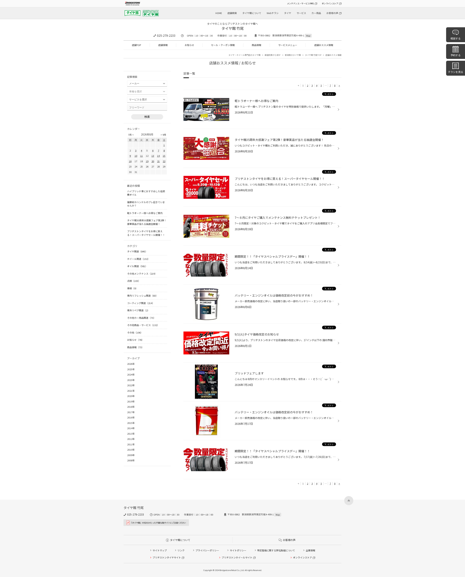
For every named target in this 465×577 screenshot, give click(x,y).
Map (308, 35)
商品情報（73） (135, 347)
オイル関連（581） (137, 266)
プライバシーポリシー (207, 550)
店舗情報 (163, 45)
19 (147, 161)
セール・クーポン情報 (223, 45)
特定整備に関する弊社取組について (276, 550)
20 (152, 161)
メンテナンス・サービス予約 (300, 3)
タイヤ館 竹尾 (232, 28)
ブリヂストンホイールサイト (237, 557)
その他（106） (135, 332)
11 (141, 155)
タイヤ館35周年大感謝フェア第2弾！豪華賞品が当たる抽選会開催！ (146, 222)
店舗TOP (136, 45)
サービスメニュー (287, 45)
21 (158, 161)
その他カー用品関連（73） (141, 318)
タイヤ (287, 13)
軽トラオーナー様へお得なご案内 (145, 213)
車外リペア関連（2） (138, 310)
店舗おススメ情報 (323, 45)
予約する (455, 55)
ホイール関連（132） (138, 259)
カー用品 (316, 13)
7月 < (131, 134)
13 (152, 155)
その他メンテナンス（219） (142, 273)
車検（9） (132, 288)
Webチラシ (273, 13)
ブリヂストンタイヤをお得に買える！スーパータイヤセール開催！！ (146, 233)
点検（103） (133, 281)
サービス (301, 13)
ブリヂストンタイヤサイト (167, 557)
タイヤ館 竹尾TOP (313, 54)
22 (164, 161)
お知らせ (189, 45)
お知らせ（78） (135, 340)
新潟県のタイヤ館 (293, 54)
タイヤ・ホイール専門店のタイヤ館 (244, 54)
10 (136, 155)
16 (130, 161)
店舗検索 (232, 13)
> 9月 (163, 134)
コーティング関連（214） (140, 303)
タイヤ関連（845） (137, 251)
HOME (218, 13)
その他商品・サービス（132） (143, 325)
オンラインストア (330, 3)
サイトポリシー (238, 550)
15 (164, 155)
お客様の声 (332, 13)
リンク (181, 550)
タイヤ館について (251, 13)
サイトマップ (160, 550)
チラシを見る (455, 72)
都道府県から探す (273, 54)
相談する (455, 38)
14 (158, 155)
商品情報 (256, 45)
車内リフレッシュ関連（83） (142, 295)
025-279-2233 (166, 35)
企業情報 (310, 550)
